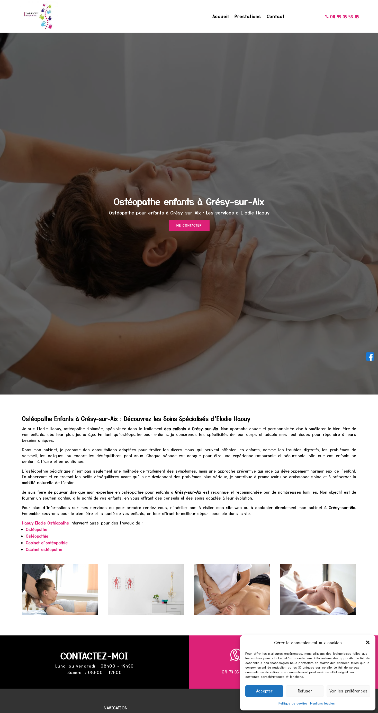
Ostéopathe (36, 529)
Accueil (220, 16)
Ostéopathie (37, 536)
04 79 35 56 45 (236, 672)
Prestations (248, 16)
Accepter (264, 690)
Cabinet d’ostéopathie (47, 542)
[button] (367, 642)
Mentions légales (322, 703)
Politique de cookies (293, 703)
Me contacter (189, 225)
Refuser (305, 690)
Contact (276, 16)
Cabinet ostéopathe (44, 549)
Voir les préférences (348, 690)
